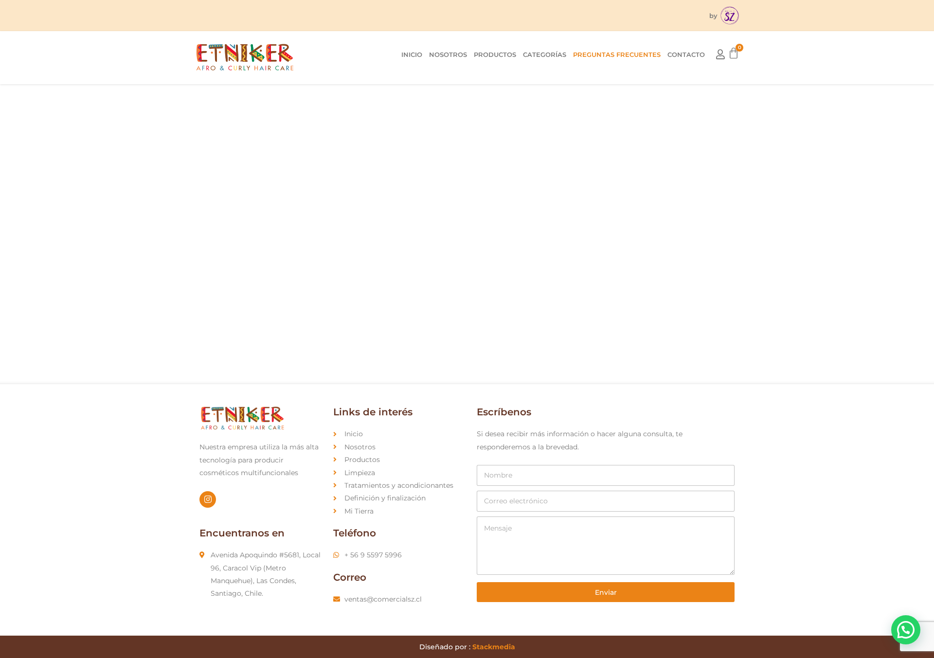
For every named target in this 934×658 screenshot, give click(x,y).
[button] (905, 629)
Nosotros (448, 54)
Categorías (544, 54)
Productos (495, 54)
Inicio (411, 54)
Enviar (606, 592)
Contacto (686, 54)
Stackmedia (493, 646)
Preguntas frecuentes (617, 54)
